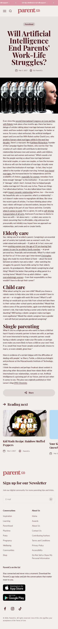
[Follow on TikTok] (20, 609)
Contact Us (36, 530)
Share (31, 392)
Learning (6, 521)
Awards (35, 521)
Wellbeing (7, 545)
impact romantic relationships (20, 192)
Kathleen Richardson (38, 142)
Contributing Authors (41, 535)
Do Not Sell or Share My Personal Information (42, 556)
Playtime (6, 530)
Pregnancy (7, 540)
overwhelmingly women (13, 277)
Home (34, 516)
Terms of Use (21, 620)
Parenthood (29, 24)
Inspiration (7, 516)
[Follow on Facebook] (5, 609)
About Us (36, 525)
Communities (8, 550)
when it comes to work (12, 210)
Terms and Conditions (41, 540)
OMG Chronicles (20, 382)
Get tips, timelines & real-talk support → (33, 3)
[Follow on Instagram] (13, 609)
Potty (5, 535)
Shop (5, 555)
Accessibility (37, 550)
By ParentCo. (38, 70)
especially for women (30, 176)
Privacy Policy (38, 545)
